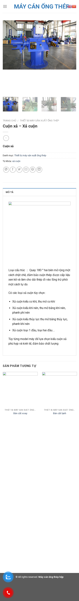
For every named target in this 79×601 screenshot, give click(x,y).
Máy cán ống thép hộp (51, 577)
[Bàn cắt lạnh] (59, 389)
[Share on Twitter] (19, 170)
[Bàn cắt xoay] (20, 389)
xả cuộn (16, 161)
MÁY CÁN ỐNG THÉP (42, 6)
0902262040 (14, 471)
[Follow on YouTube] (22, 489)
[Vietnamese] (74, 6)
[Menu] (5, 6)
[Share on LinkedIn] (39, 170)
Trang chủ (9, 120)
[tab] (39, 192)
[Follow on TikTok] (16, 489)
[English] (69, 6)
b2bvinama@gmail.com (21, 480)
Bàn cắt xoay (20, 413)
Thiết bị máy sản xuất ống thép (39, 120)
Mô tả (9, 192)
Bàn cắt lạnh (59, 413)
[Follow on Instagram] (11, 489)
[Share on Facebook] (13, 170)
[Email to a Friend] (26, 170)
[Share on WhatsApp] (6, 170)
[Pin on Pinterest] (33, 170)
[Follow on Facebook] (5, 489)
